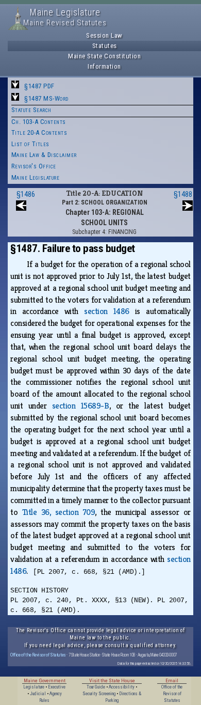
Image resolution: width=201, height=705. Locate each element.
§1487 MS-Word (46, 98)
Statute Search (31, 110)
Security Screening (98, 693)
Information (104, 66)
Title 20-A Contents (39, 132)
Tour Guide (96, 687)
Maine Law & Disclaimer (44, 155)
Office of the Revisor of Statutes (38, 654)
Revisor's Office (33, 166)
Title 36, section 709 (58, 512)
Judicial (38, 693)
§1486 (25, 194)
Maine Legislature (35, 177)
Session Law (104, 35)
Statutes (104, 46)
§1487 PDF (39, 86)
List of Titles (30, 144)
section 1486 (106, 311)
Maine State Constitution (104, 56)
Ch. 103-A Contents (38, 122)
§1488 (183, 194)
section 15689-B (80, 405)
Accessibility (122, 687)
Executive (56, 687)
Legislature (33, 687)
